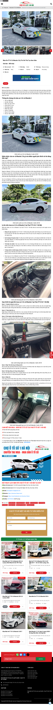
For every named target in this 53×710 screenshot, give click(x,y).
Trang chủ (6, 7)
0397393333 (27, 442)
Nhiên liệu (7, 69)
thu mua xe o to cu (30, 505)
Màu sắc (7, 72)
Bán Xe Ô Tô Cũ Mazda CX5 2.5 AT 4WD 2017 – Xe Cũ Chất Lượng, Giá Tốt (39, 562)
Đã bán (5, 606)
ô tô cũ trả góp (42, 502)
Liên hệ (5, 83)
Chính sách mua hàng (32, 672)
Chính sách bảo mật (32, 670)
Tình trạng (38, 67)
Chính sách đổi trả (31, 675)
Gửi (26, 532)
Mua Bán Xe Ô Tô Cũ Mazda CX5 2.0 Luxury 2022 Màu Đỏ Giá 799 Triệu (13, 561)
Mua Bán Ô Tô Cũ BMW (6, 692)
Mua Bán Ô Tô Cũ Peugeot (6, 694)
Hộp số (37, 69)
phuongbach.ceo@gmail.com (13, 490)
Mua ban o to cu (12, 505)
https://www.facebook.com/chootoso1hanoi (19, 496)
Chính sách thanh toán (32, 676)
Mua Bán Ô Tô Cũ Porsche (6, 695)
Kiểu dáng (22, 67)
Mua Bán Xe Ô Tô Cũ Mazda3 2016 (38, 596)
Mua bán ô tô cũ (12, 502)
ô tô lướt (27, 502)
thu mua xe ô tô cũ (34, 502)
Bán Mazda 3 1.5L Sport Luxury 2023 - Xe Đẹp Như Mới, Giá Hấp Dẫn (39, 632)
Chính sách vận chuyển (33, 673)
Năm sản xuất (8, 67)
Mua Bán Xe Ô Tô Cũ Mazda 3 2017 (12, 631)
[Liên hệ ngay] (51, 357)
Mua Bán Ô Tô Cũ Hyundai (6, 691)
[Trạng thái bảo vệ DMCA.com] (4, 0)
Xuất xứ (22, 69)
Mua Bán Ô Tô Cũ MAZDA (15, 7)
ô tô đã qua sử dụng (20, 502)
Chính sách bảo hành (32, 678)
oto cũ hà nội (4, 505)
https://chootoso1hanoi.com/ (15, 493)
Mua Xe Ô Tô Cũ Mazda (21, 505)
